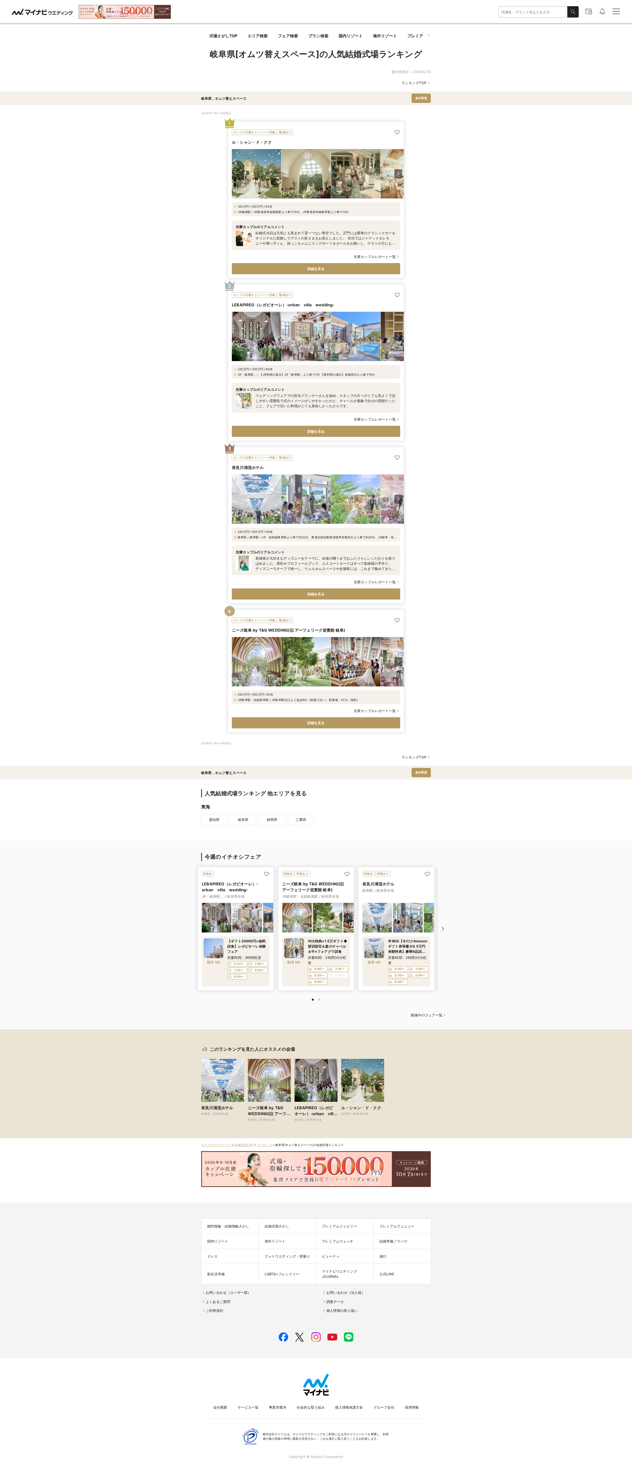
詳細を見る (316, 269)
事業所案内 (277, 1407)
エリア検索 (258, 35)
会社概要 (220, 1407)
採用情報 (412, 1407)
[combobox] (533, 12)
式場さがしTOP (223, 35)
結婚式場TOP (244, 1145)
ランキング (264, 1145)
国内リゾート (351, 35)
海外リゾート (385, 35)
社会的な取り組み (311, 1407)
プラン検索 (318, 35)
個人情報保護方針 (349, 1407)
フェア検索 (288, 35)
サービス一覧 (247, 1407)
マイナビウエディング (216, 1145)
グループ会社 (384, 1407)
